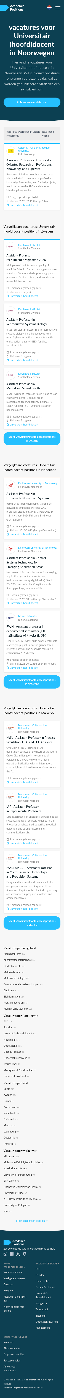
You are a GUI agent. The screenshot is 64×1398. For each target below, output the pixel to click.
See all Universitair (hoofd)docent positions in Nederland (32, 682)
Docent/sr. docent (45, 1287)
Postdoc (10, 1027)
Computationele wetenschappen (23, 984)
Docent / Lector (14, 1051)
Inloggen (8, 1290)
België (9, 1088)
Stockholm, (24, 248)
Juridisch (8, 1387)
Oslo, (21, 154)
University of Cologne (17, 1205)
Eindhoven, (24, 486)
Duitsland (11, 1119)
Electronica (12, 990)
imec (8, 1211)
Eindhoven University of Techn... (22, 1187)
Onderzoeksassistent (16, 1076)
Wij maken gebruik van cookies (28, 1387)
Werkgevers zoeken (14, 1278)
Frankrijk (10, 1143)
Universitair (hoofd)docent (23, 205)
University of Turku (15, 1193)
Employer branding (14, 1354)
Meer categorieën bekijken (31, 1220)
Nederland (36, 486)
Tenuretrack (42, 1309)
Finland (9, 1101)
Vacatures (9, 1342)
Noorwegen (30, 154)
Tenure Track (12, 1064)
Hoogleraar (12, 1039)
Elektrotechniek (14, 966)
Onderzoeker (13, 1045)
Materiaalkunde (14, 972)
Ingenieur (41, 1315)
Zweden (35, 248)
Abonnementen (12, 1348)
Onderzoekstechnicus (17, 1058)
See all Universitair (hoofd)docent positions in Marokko (32, 923)
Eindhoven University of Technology (37, 483)
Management (43, 1327)
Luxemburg (11, 1131)
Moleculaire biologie (16, 978)
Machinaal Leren (14, 953)
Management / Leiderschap (20, 1070)
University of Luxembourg (19, 1174)
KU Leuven (11, 1156)
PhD (8, 1021)
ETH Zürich (11, 1180)
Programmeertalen (16, 1002)
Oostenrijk (11, 1137)
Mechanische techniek (18, 1008)
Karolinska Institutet (29, 245)
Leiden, (22, 619)
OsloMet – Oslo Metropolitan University (34, 149)
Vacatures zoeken (13, 1272)
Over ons (9, 1284)
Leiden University (27, 616)
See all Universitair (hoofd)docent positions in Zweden (32, 438)
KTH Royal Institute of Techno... (22, 1199)
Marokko (34, 731)
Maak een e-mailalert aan (33, 102)
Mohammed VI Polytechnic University (33, 726)
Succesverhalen (12, 1360)
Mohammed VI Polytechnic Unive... (24, 1162)
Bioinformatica (14, 996)
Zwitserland (12, 1107)
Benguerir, (24, 731)
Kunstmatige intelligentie (19, 960)
